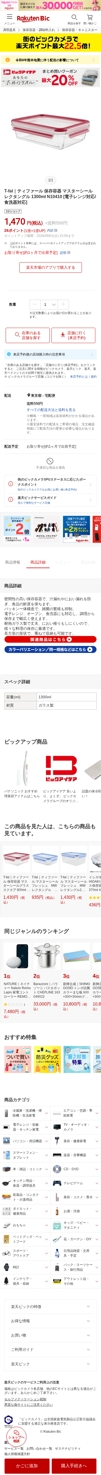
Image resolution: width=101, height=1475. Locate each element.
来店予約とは (79, 376)
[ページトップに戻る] (93, 1457)
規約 (94, 376)
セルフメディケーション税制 (25, 1399)
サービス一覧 (14, 1448)
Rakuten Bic (33, 19)
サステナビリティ (68, 1448)
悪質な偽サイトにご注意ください (28, 1405)
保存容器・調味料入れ (39, 30)
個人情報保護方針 (17, 1454)
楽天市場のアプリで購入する (50, 267)
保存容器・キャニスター (79, 30)
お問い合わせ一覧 (39, 1448)
